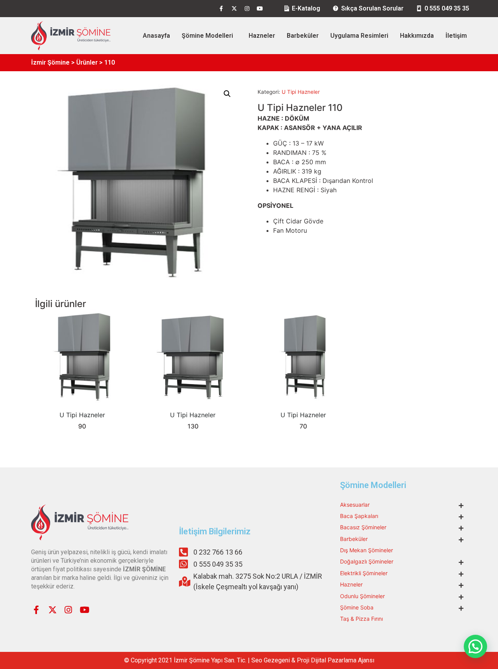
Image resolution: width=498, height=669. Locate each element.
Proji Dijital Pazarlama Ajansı (335, 660)
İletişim (456, 35)
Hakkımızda (417, 35)
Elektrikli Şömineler (364, 573)
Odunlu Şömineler (362, 596)
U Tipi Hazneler (301, 92)
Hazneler (262, 35)
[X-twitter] (234, 8)
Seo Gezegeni (270, 660)
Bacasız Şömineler (363, 527)
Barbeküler (303, 35)
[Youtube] (259, 8)
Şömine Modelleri (207, 35)
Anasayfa (156, 35)
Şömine (199, 660)
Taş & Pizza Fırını (361, 618)
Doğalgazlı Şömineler (366, 561)
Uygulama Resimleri (359, 35)
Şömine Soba (357, 607)
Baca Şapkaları (359, 516)
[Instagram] (247, 8)
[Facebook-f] (221, 8)
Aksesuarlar (355, 504)
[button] (227, 94)
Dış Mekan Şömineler (366, 550)
